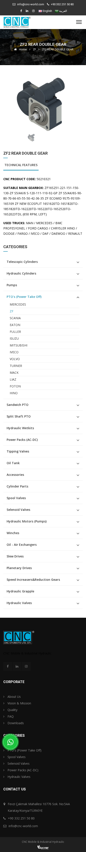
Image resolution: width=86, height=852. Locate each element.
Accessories (15, 475)
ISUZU (14, 338)
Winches (13, 533)
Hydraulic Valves (19, 603)
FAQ (10, 716)
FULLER (15, 332)
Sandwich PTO (17, 405)
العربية (63, 11)
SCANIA (15, 318)
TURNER (16, 366)
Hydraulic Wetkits (20, 428)
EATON (15, 325)
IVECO (14, 352)
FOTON (15, 386)
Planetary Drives (19, 568)
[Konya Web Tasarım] (43, 847)
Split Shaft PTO (19, 416)
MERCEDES (18, 304)
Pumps (12, 285)
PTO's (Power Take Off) (24, 297)
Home (22, 49)
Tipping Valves (18, 451)
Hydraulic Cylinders (21, 273)
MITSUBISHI (18, 345)
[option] (43, 103)
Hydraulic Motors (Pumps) (27, 521)
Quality (12, 710)
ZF (34, 49)
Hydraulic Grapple (20, 591)
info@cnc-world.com (30, 4)
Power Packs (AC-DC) (22, 440)
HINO (14, 393)
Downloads (15, 723)
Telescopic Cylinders (22, 262)
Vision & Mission (19, 703)
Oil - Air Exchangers (22, 544)
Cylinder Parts (17, 486)
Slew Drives (15, 556)
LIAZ (13, 379)
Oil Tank (13, 463)
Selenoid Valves (18, 510)
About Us (14, 696)
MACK (14, 372)
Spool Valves (16, 498)
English (47, 11)
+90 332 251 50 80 (62, 4)
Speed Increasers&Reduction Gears (33, 579)
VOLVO (15, 359)
